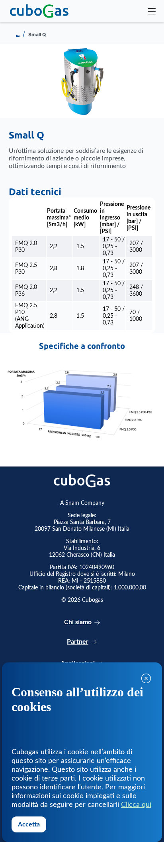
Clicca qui (136, 804)
